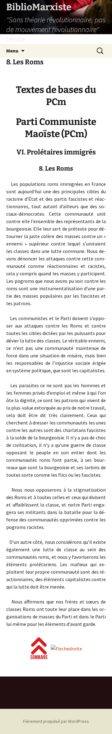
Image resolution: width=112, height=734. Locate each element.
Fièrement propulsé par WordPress (56, 721)
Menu (12, 51)
